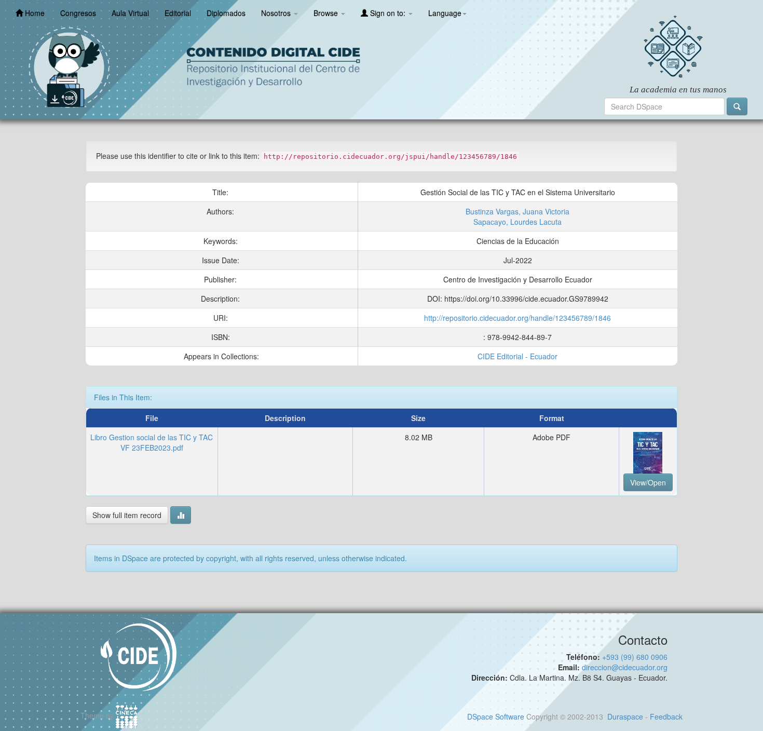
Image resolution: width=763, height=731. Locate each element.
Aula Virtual (130, 13)
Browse (327, 13)
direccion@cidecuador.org (624, 667)
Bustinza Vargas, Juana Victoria (517, 211)
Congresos (78, 13)
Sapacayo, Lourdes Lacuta (517, 221)
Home (34, 13)
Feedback (666, 716)
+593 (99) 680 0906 (634, 657)
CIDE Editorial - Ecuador (517, 356)
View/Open (648, 482)
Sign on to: (387, 13)
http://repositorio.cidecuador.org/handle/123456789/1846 (517, 318)
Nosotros (277, 13)
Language (444, 13)
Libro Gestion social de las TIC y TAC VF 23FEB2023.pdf (151, 442)
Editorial (178, 13)
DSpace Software (495, 716)
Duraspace (625, 716)
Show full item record (126, 515)
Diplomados (226, 13)
